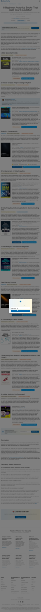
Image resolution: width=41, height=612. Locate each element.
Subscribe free (19, 310)
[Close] (30, 300)
